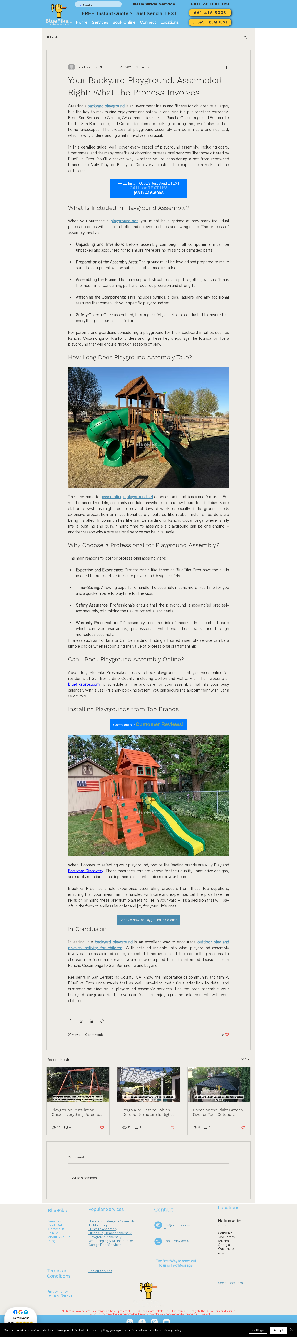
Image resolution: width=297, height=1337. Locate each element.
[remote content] (148, 188)
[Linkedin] (129, 1322)
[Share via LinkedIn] (91, 1021)
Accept (278, 1330)
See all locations (230, 1283)
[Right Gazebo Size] (219, 1084)
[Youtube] (166, 1322)
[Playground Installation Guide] (78, 1084)
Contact (163, 1210)
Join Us (53, 1233)
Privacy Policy (171, 1330)
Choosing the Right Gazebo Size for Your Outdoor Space (218, 1112)
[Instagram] (154, 1322)
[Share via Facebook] (70, 1021)
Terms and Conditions (59, 1273)
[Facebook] (142, 1322)
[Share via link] (102, 1021)
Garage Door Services (104, 1245)
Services (54, 1221)
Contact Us (56, 1229)
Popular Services (106, 1209)
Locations (228, 1207)
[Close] (291, 1330)
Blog (51, 1241)
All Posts (52, 37)
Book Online (57, 1225)
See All (246, 1059)
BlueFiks (57, 1210)
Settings (258, 1330)
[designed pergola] (148, 1084)
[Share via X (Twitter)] (81, 1021)
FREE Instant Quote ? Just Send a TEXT (129, 13)
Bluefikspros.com (74, 1311)
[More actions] (226, 67)
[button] (148, 22)
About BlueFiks (59, 1237)
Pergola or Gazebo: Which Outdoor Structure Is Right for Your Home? (147, 1112)
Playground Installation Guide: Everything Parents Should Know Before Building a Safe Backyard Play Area (75, 1112)
